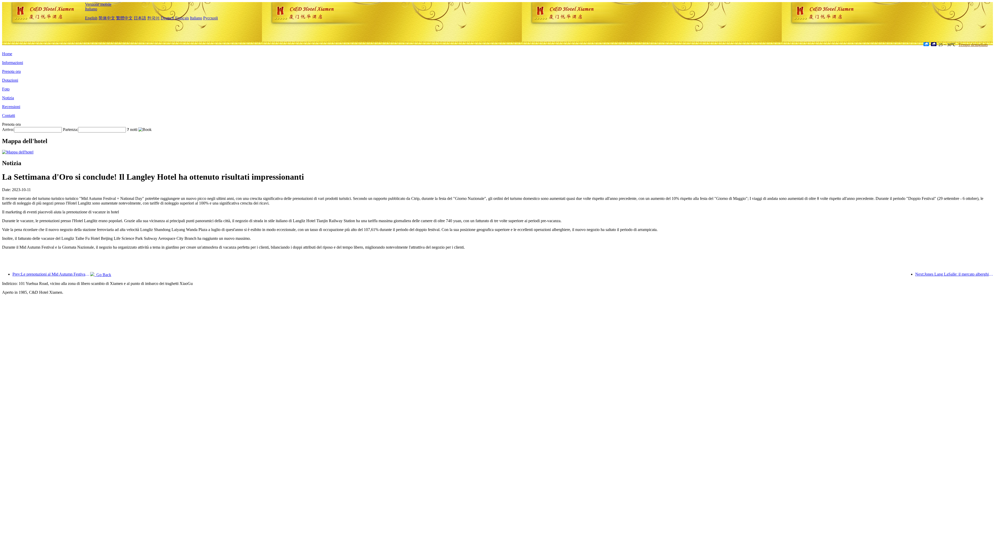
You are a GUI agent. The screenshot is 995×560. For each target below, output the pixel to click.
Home (7, 54)
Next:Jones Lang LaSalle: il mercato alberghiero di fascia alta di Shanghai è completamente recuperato (954, 274)
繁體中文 (124, 18)
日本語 (140, 18)
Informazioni (12, 62)
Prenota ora (11, 71)
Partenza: (70, 129)
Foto (6, 89)
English (91, 18)
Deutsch (167, 18)
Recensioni (11, 106)
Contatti (8, 115)
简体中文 (106, 18)
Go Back (102, 274)
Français (182, 18)
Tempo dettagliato (973, 45)
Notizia (8, 98)
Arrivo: (8, 129)
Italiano (91, 9)
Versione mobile (98, 4)
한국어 (153, 18)
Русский (210, 18)
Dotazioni (10, 80)
